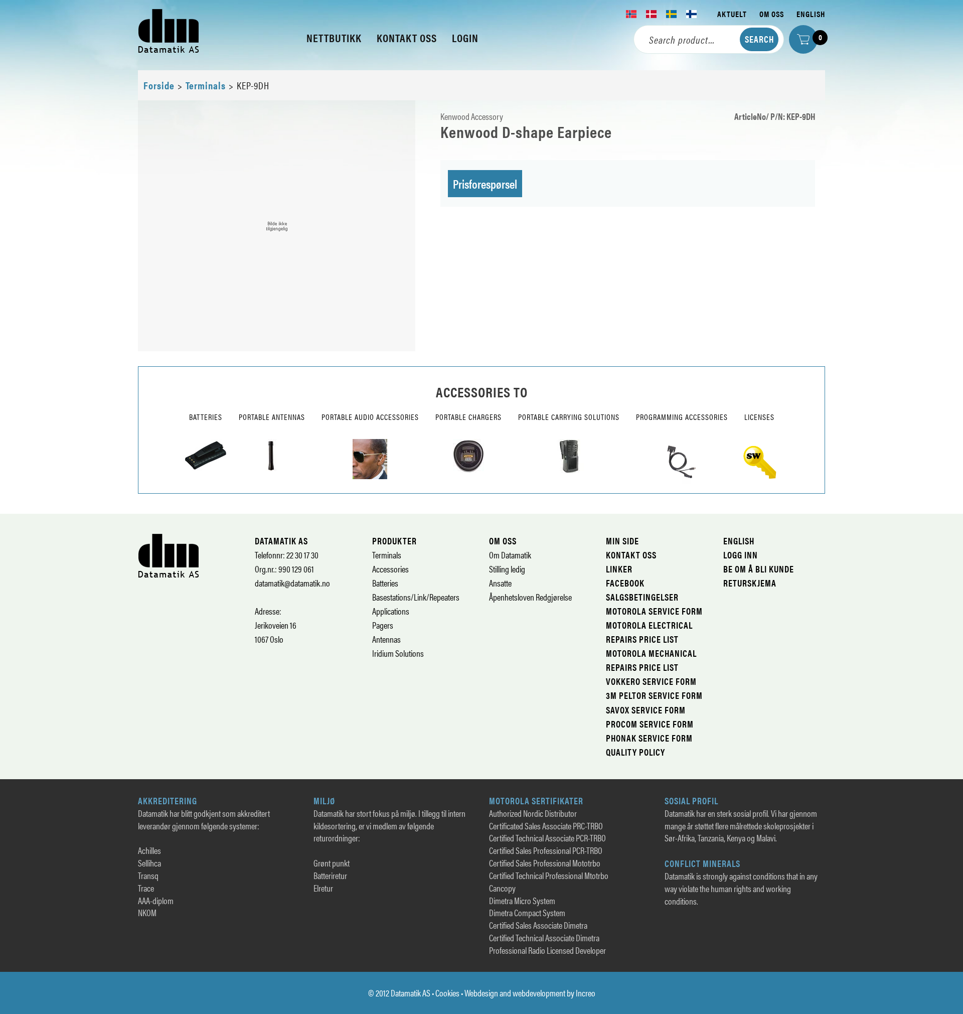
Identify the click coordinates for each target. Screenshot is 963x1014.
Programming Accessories (682, 416)
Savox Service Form (646, 709)
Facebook (625, 582)
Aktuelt (732, 14)
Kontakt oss (631, 554)
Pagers (382, 625)
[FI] (691, 14)
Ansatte (500, 582)
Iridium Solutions (398, 653)
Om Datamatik (510, 554)
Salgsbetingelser (642, 597)
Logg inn (740, 554)
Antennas (386, 639)
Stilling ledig (507, 568)
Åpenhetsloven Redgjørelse (530, 597)
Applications (390, 611)
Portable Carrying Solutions (568, 416)
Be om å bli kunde (758, 568)
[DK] (651, 14)
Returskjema (749, 582)
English (810, 14)
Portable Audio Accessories (370, 416)
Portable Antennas (272, 416)
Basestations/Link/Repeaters (415, 597)
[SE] (671, 14)
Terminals (206, 85)
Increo (585, 992)
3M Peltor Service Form (654, 695)
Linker (619, 568)
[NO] (631, 14)
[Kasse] (803, 39)
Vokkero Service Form (651, 681)
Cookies (447, 992)
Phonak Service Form (649, 738)
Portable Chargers (468, 416)
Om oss (771, 14)
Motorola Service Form (654, 611)
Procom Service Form (650, 723)
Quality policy (635, 752)
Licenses (759, 416)
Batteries (205, 416)
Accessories (390, 568)
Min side (622, 540)
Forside (159, 85)
